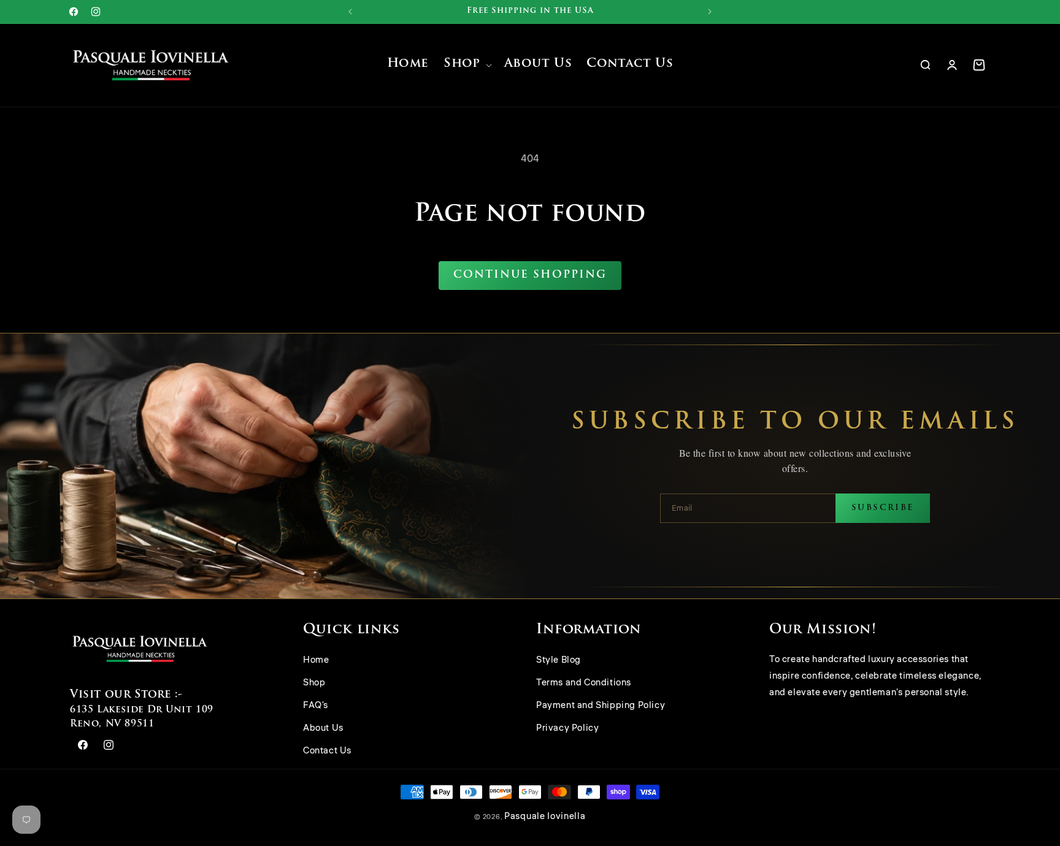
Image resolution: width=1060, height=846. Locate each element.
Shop (314, 683)
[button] (466, 65)
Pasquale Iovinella (545, 816)
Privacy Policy (567, 728)
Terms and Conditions (583, 683)
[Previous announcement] (350, 11)
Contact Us (327, 751)
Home (316, 660)
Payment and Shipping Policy (600, 705)
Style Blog (558, 660)
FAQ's (315, 705)
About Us (323, 728)
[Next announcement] (709, 11)
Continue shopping (530, 275)
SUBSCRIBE (882, 508)
